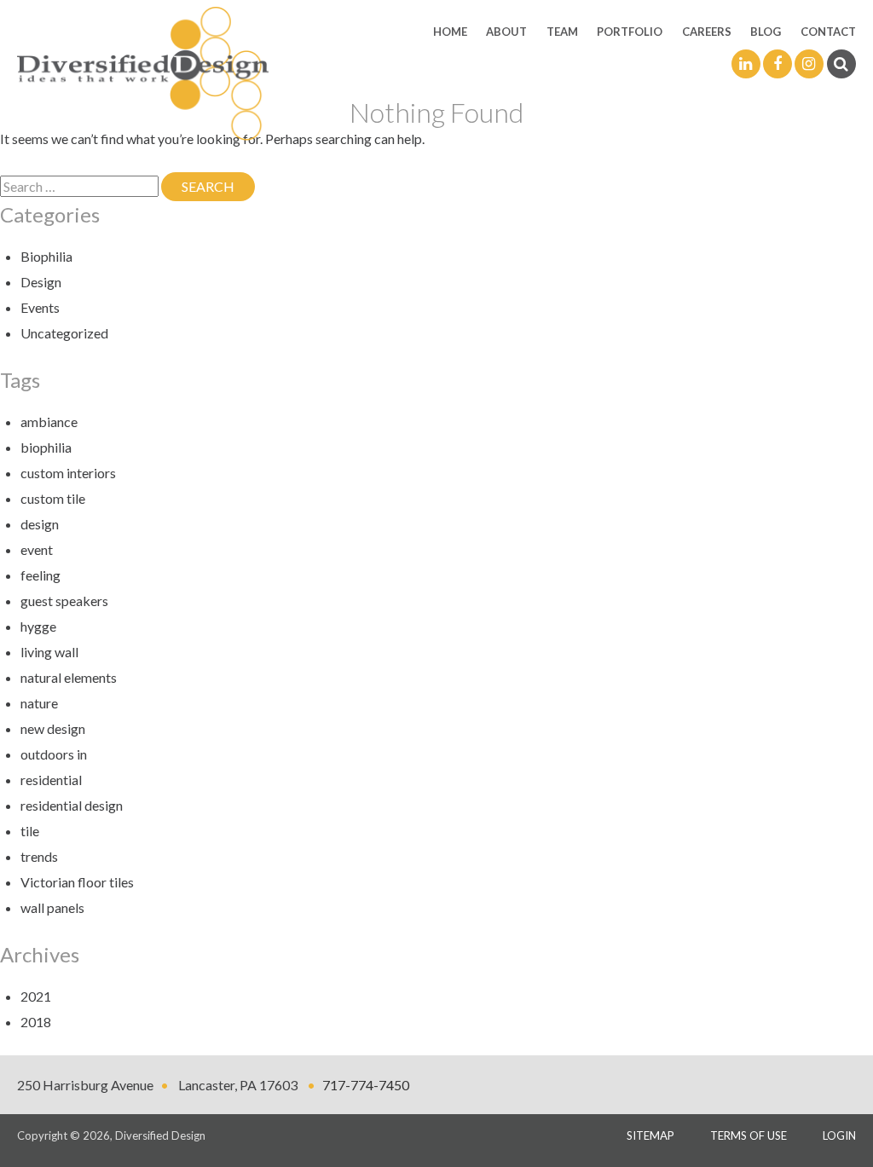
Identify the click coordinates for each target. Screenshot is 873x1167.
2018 (35, 1022)
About (506, 31)
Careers (706, 31)
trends (39, 856)
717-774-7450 (365, 1085)
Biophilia (46, 256)
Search (218, 186)
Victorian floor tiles (77, 882)
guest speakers (64, 600)
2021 (35, 996)
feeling (40, 575)
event (36, 549)
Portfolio (629, 31)
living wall (49, 652)
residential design (71, 805)
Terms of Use (748, 1135)
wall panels (52, 907)
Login (839, 1135)
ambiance (49, 421)
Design (40, 282)
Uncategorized (64, 333)
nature (39, 703)
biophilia (46, 447)
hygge (38, 626)
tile (29, 831)
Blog (765, 31)
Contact (828, 31)
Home (450, 31)
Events (40, 307)
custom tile (52, 498)
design (39, 524)
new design (52, 728)
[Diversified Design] (143, 72)
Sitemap (650, 1135)
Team (562, 31)
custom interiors (68, 473)
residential (51, 779)
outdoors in (53, 754)
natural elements (68, 677)
